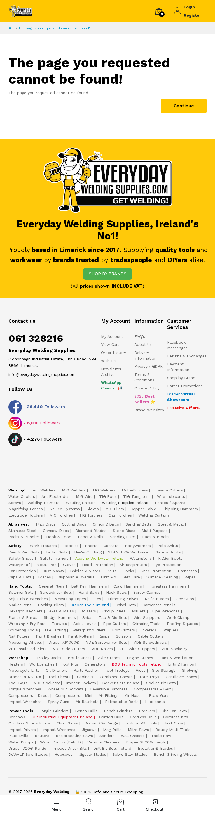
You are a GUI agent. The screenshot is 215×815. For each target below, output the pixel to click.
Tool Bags (17, 683)
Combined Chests (116, 676)
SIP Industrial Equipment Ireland (62, 717)
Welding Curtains (154, 515)
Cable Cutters (150, 636)
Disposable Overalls (75, 577)
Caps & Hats (20, 577)
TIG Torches (90, 515)
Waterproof (19, 564)
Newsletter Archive (111, 372)
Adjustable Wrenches (28, 599)
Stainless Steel (22, 530)
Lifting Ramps (181, 664)
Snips (87, 617)
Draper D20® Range (27, 748)
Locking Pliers (51, 605)
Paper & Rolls (90, 536)
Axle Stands (109, 657)
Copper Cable (143, 509)
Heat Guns (173, 723)
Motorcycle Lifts (23, 670)
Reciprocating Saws (74, 735)
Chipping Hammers (180, 509)
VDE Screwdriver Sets (106, 642)
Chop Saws (67, 723)
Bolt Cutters (123, 630)
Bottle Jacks (80, 657)
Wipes (190, 577)
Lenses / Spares (170, 502)
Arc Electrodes (55, 496)
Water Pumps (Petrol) (60, 742)
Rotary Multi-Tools (172, 729)
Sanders (106, 735)
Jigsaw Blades (92, 754)
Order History (113, 352)
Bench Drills (86, 711)
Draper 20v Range (101, 723)
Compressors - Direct (28, 695)
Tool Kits (69, 664)
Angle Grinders (55, 711)
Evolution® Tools (140, 723)
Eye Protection (167, 564)
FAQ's (139, 336)
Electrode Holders (25, 515)
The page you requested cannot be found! (54, 28)
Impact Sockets (81, 683)
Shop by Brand (181, 378)
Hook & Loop (58, 536)
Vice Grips (184, 599)
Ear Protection (22, 571)
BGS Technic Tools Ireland (137, 664)
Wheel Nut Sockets (66, 689)
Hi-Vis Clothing (88, 552)
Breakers (147, 711)
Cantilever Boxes (181, 676)
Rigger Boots (170, 558)
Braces (44, 577)
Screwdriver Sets (56, 592)
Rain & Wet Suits (24, 552)
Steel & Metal (171, 524)
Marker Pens (19, 605)
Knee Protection (156, 571)
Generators (95, 664)
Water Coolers (21, 496)
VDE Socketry (174, 649)
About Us (143, 344)
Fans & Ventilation (176, 657)
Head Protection (97, 564)
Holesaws (63, 754)
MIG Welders (74, 490)
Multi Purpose (155, 530)
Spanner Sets (21, 592)
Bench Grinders (118, 711)
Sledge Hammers (60, 617)
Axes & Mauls (61, 611)
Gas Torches (120, 515)
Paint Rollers (80, 636)
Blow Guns (159, 695)
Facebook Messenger (177, 345)
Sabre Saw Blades (130, 754)
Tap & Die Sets (113, 617)
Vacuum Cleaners (103, 742)
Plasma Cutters (168, 490)
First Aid (108, 577)
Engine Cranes (140, 657)
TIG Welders (103, 490)
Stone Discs (124, 530)
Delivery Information (145, 355)
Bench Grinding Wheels (175, 754)
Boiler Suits (57, 552)
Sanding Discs (123, 536)
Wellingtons (141, 558)
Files (96, 599)
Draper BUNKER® (25, 676)
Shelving (189, 670)
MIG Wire (84, 496)
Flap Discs (45, 524)
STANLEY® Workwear (128, 552)
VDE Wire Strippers (137, 649)
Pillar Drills (18, 735)
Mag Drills (112, 729)
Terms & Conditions (144, 377)
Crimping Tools (146, 623)
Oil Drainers (56, 670)
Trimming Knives (123, 599)
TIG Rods (108, 496)
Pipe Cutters (114, 623)
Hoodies (71, 545)
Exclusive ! (183, 407)
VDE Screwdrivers (150, 642)
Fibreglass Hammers (167, 586)
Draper (181, 397)
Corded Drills (111, 717)
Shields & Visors (85, 571)
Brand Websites (149, 410)
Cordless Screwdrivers (29, 723)
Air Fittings (108, 695)
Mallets (139, 611)
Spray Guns (58, 701)
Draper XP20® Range (146, 742)
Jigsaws (89, 729)
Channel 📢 (111, 385)
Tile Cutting (55, 630)
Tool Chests (59, 676)
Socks (128, 571)
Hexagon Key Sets (25, 611)
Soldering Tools (23, 630)
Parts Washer (86, 670)
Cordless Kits (175, 717)
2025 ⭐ (144, 399)
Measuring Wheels (25, 642)
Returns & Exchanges (187, 356)
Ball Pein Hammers (89, 586)
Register (192, 15)
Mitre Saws (138, 729)
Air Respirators (133, 564)
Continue (184, 105)
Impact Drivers (22, 729)
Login (189, 7)
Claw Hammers (127, 586)
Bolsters (88, 611)
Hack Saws (116, 592)
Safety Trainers (54, 558)
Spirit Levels (85, 623)
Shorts (91, 545)
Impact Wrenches (24, 701)
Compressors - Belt (152, 689)
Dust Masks (53, 571)
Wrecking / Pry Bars (26, 623)
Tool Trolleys (117, 670)
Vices (141, 670)
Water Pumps (21, 742)
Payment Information (178, 367)
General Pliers (52, 586)
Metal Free (46, 564)
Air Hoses (133, 695)
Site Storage (164, 670)
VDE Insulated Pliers (27, 649)
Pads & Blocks (155, 536)
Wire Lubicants (171, 496)
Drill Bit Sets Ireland (112, 748)
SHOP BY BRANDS (108, 273)
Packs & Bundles (24, 536)
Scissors (123, 636)
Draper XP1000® (64, 642)
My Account (112, 336)
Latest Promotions (185, 386)
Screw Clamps (146, 592)
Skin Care (131, 577)
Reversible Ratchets (108, 689)
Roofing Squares (182, 623)
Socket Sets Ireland (121, 683)
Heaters (15, 664)
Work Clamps (179, 617)
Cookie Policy (147, 388)
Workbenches (42, 664)
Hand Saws (89, 592)
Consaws (16, 717)
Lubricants (155, 701)
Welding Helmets (43, 502)
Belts (111, 571)
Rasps (103, 636)
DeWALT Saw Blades (28, 754)
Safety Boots (168, 552)
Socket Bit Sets (161, 683)
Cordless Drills (143, 717)
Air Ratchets (87, 701)
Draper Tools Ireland (89, 605)
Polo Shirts (167, 545)
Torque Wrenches (24, 689)
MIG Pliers (114, 509)
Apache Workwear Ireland (99, 558)
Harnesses (187, 571)
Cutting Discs (74, 524)
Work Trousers (43, 545)
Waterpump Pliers (89, 630)
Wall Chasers (133, 735)
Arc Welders (44, 490)
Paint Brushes (49, 636)
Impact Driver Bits (70, 748)
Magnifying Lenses (25, 509)
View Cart (110, 344)
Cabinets (85, 676)
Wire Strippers (147, 617)
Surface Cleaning (162, 577)
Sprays (14, 502)
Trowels (59, 623)
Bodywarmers (138, 545)
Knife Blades (157, 599)
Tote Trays (149, 676)
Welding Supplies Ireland (125, 502)
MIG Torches (61, 515)
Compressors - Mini (73, 695)
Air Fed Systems (64, 509)
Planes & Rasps (22, 617)
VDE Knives (102, 649)
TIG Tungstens (137, 496)
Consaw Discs (56, 530)
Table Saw (161, 735)
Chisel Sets (125, 605)
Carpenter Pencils (159, 605)
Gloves (92, 509)
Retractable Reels (122, 701)
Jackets (111, 545)
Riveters (148, 630)
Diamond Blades (90, 530)
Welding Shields (80, 502)
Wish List (109, 360)
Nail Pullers (18, 636)
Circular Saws (174, 711)
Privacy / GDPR (148, 366)
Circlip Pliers (113, 611)
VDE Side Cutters (69, 649)
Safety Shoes (21, 558)
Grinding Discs (106, 524)
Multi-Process (135, 490)
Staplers (170, 630)
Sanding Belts (138, 524)
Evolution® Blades (155, 748)
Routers (42, 735)
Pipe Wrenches (166, 611)
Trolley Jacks (48, 657)
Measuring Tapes (70, 599)
